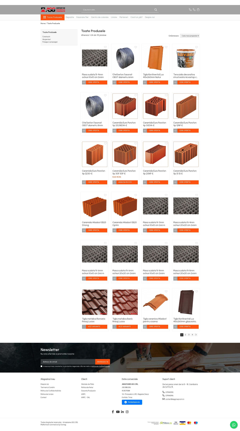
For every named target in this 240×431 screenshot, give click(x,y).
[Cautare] (156, 10)
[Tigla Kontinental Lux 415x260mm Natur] (155, 58)
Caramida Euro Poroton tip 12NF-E (184, 124)
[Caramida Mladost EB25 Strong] (94, 206)
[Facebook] (113, 412)
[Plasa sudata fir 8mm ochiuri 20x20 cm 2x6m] (186, 254)
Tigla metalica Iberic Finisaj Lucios (122, 320)
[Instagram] (127, 412)
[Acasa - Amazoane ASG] (53, 9)
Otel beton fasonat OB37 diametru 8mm (92, 124)
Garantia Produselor (88, 391)
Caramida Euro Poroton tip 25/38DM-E (124, 124)
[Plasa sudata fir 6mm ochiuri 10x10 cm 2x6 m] (94, 254)
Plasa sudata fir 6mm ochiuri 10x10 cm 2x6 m (93, 272)
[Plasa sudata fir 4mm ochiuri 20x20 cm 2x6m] (186, 206)
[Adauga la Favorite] (105, 47)
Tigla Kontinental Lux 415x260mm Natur (153, 76)
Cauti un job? (136, 17)
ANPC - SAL (85, 397)
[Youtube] (118, 412)
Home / (44, 23)
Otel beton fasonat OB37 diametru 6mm (122, 76)
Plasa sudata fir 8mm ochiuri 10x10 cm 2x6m (154, 272)
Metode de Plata (87, 384)
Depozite (70, 17)
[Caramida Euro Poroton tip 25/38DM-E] (125, 106)
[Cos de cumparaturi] (198, 9)
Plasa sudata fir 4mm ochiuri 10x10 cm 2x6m (93, 76)
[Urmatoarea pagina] (196, 334)
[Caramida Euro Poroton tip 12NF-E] (186, 106)
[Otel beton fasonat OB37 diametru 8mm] (94, 106)
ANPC (83, 394)
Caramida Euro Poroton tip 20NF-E (154, 172)
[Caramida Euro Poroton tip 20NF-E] (155, 154)
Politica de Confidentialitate (101, 366)
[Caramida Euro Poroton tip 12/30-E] (94, 154)
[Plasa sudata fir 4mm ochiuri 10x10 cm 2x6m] (94, 58)
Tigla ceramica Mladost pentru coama (154, 320)
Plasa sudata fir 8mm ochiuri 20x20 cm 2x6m (184, 272)
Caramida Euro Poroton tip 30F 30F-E (124, 172)
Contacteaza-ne (134, 402)
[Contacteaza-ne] (190, 9)
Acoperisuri (46, 39)
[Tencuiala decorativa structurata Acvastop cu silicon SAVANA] (186, 58)
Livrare (114, 17)
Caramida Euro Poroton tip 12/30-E (93, 172)
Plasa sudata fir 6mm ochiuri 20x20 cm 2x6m (124, 272)
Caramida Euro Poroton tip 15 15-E (184, 172)
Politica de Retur (87, 387)
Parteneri (124, 17)
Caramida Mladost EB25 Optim (124, 224)
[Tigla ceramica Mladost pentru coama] (155, 302)
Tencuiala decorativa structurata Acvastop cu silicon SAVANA (185, 76)
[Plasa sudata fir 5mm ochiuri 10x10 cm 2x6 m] (155, 206)
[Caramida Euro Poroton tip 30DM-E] (155, 106)
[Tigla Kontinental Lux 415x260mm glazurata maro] (186, 302)
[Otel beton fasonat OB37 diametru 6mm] (125, 58)
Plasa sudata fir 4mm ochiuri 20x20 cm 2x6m (184, 224)
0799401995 (169, 392)
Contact (43, 397)
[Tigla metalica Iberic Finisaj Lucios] (125, 302)
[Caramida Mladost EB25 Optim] (125, 206)
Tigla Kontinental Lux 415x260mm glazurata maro (184, 320)
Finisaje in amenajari (50, 42)
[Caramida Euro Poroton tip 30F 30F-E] (125, 154)
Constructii (46, 37)
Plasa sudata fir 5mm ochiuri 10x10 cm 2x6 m (154, 224)
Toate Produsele (54, 17)
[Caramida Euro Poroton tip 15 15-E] (186, 154)
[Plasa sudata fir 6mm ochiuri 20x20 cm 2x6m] (125, 254)
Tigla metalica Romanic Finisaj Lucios (93, 320)
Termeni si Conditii (48, 387)
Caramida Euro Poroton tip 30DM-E (154, 124)
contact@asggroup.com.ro (174, 399)
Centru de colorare (99, 17)
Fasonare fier (82, 17)
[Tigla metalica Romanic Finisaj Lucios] (94, 302)
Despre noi (149, 17)
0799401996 (169, 396)
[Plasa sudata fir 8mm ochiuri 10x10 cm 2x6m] (155, 254)
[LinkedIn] (122, 412)
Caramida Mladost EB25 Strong (94, 224)
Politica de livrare (47, 394)
